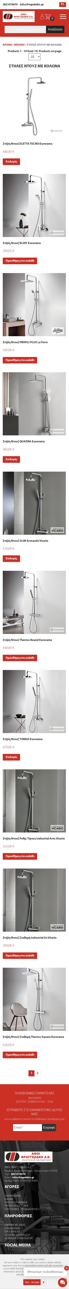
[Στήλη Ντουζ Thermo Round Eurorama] (34, 602)
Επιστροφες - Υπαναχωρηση (22, 1209)
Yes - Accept (32, 1282)
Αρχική (7, 45)
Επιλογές (11, 161)
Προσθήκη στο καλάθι (20, 260)
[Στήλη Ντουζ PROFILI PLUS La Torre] (34, 304)
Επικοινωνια (12, 1228)
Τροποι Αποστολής (17, 1206)
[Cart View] (47, 16)
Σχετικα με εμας (15, 1225)
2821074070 (10, 4)
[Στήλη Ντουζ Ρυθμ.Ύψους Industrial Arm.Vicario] (34, 800)
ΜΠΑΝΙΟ (19, 45)
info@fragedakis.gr (32, 4)
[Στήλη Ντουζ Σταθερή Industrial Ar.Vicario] (34, 900)
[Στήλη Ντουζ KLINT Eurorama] (34, 205)
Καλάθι (9, 1199)
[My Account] (42, 16)
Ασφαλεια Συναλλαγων (19, 1238)
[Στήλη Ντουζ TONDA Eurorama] (34, 701)
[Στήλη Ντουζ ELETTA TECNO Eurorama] (34, 106)
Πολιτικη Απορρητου (17, 1235)
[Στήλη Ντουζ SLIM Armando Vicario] (34, 503)
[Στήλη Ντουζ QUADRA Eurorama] (34, 403)
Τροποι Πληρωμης (16, 1202)
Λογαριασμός (13, 1196)
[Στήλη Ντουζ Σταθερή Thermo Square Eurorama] (34, 999)
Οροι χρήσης (12, 1231)
